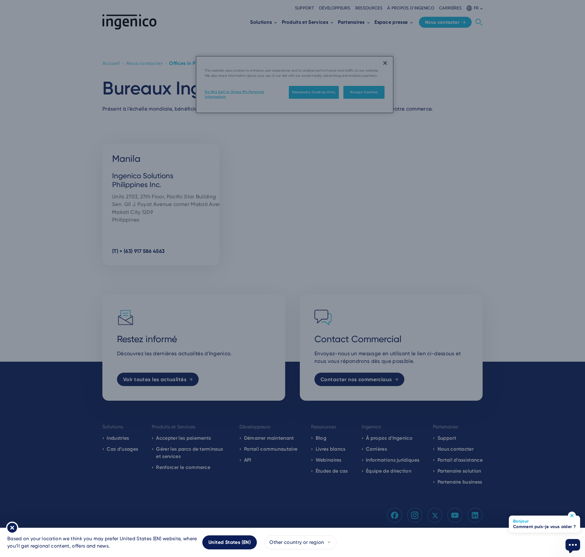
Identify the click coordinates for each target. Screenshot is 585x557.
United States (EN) (229, 542)
